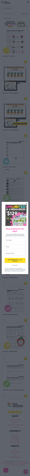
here (22, 271)
